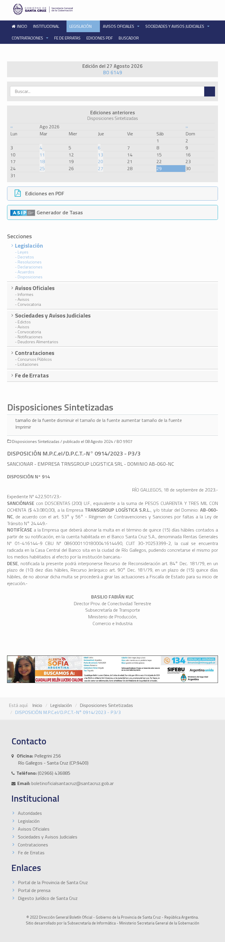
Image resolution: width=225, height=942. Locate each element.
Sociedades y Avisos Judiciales (175, 26)
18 (42, 161)
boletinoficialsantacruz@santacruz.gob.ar (72, 783)
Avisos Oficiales (119, 26)
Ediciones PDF (99, 38)
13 (100, 154)
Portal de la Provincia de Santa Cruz (53, 882)
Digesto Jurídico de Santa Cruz (48, 898)
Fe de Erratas (67, 38)
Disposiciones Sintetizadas (106, 705)
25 (42, 168)
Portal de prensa (34, 890)
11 (42, 154)
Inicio (37, 705)
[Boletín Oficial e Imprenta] (60, 9)
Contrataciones (28, 38)
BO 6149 (112, 72)
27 (100, 168)
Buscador (129, 38)
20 (100, 161)
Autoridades (30, 813)
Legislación (81, 26)
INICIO (22, 26)
